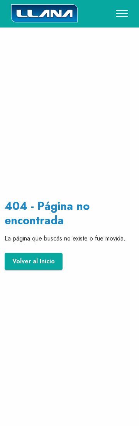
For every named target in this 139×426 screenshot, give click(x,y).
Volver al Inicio (33, 261)
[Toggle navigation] (122, 13)
